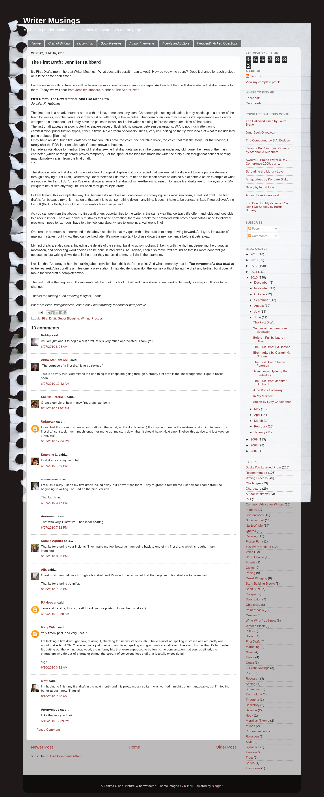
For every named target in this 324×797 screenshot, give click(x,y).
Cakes (250, 567)
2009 (255, 439)
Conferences (255, 515)
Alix (44, 569)
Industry (251, 509)
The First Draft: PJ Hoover (271, 347)
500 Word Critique (258, 546)
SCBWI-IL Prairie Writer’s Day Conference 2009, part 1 (266, 161)
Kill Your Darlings (257, 668)
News (249, 652)
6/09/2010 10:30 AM (55, 614)
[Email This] (48, 312)
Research (252, 678)
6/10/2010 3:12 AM (54, 667)
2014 (255, 254)
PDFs (249, 631)
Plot (248, 499)
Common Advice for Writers (265, 504)
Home (36, 43)
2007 (255, 451)
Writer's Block (255, 626)
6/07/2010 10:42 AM (55, 383)
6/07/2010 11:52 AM (55, 408)
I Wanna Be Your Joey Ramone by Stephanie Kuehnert (267, 150)
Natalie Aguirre (52, 540)
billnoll (188, 786)
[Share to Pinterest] (65, 312)
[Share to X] (56, 312)
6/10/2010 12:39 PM (55, 721)
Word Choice (255, 557)
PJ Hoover (48, 602)
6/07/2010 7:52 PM (54, 527)
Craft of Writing (59, 43)
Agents (250, 562)
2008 (255, 445)
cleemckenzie (51, 479)
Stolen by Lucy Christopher (272, 401)
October (260, 294)
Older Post (226, 747)
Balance (251, 710)
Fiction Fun (85, 43)
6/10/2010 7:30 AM (54, 696)
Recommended (256, 472)
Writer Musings (51, 20)
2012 (255, 266)
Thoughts (252, 699)
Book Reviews (111, 43)
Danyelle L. (49, 454)
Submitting (253, 689)
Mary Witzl (48, 627)
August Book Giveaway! (262, 195)
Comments (259, 236)
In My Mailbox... (264, 396)
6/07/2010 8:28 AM (54, 346)
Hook (249, 715)
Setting (250, 684)
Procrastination (256, 731)
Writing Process (92, 318)
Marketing (253, 646)
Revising (252, 536)
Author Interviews (142, 43)
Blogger (217, 786)
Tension (251, 752)
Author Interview (257, 494)
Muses (250, 726)
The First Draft (263, 322)
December (262, 282)
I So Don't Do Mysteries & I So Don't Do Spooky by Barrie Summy (267, 207)
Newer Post (42, 747)
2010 (255, 277)
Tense (250, 657)
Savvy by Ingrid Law (260, 187)
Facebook (253, 98)
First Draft (49, 318)
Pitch (249, 673)
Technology (254, 694)
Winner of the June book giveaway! (270, 330)
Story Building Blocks (260, 583)
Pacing (250, 573)
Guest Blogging (68, 318)
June (258, 317)
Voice (249, 552)
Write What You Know (261, 620)
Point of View (255, 610)
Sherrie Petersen (53, 397)
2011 (254, 271)
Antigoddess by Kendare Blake (267, 179)
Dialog (250, 636)
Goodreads (253, 103)
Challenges (253, 483)
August (259, 305)
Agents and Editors (176, 43)
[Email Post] (40, 312)
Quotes (251, 531)
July (257, 311)
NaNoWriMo (254, 525)
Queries (251, 615)
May (257, 409)
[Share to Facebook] (61, 312)
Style (249, 741)
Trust (249, 757)
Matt (44, 681)
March (259, 420)
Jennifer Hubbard (87, 90)
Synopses (252, 747)
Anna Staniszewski (55, 360)
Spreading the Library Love (265, 171)
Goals (250, 662)
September (262, 300)
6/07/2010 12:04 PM (55, 441)
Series (250, 763)
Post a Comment (48, 729)
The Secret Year (126, 90)
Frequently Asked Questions (217, 43)
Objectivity (253, 604)
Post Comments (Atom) (66, 756)
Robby (46, 335)
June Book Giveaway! (268, 390)
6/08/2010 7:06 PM (54, 589)
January (260, 432)
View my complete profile (263, 82)
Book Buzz (253, 589)
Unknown (48, 421)
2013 (255, 260)
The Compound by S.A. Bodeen (268, 140)
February (261, 426)
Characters (253, 488)
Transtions (253, 768)
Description (253, 599)
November (262, 288)
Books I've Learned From (263, 467)
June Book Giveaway (260, 132)
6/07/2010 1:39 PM (54, 466)
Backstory (252, 705)
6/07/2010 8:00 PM (54, 556)
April (257, 414)
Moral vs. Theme (257, 720)
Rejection (252, 736)
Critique (251, 594)
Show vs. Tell (255, 520)
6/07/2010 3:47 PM (54, 503)
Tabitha (255, 76)
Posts (255, 228)
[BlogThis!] (52, 312)
